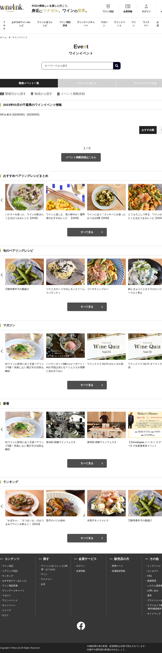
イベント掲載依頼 (73, 93)
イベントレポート (87, 83)
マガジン (104, 24)
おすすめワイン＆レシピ (14, 580)
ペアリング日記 (10, 571)
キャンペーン (9, 605)
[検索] (116, 65)
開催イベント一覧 (29, 83)
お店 (158, 24)
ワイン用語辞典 (65, 24)
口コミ (5, 615)
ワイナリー (146, 24)
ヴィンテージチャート (86, 24)
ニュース (6, 610)
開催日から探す (15, 93)
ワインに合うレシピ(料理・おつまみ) (54, 567)
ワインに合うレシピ (45, 24)
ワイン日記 (7, 566)
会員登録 (80, 571)
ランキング (7, 576)
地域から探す (43, 93)
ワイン (133, 24)
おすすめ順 (148, 130)
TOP (4, 25)
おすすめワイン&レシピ (21, 24)
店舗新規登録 (118, 571)
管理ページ (117, 566)
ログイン (80, 566)
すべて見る (87, 232)
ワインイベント (119, 24)
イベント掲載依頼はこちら (81, 157)
